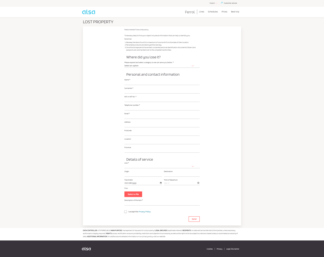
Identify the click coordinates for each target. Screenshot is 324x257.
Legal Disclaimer (232, 249)
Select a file (133, 194)
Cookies (210, 249)
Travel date (128, 180)
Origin (126, 171)
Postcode (127, 130)
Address (127, 122)
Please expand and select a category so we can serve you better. (149, 62)
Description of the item (133, 200)
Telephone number (132, 105)
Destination (168, 171)
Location (127, 139)
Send (194, 219)
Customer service (230, 3)
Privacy (219, 249)
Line (126, 163)
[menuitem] (201, 11)
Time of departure (170, 180)
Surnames (128, 88)
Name (127, 80)
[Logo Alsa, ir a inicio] (86, 249)
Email (127, 113)
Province (127, 147)
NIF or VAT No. (130, 96)
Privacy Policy (145, 211)
